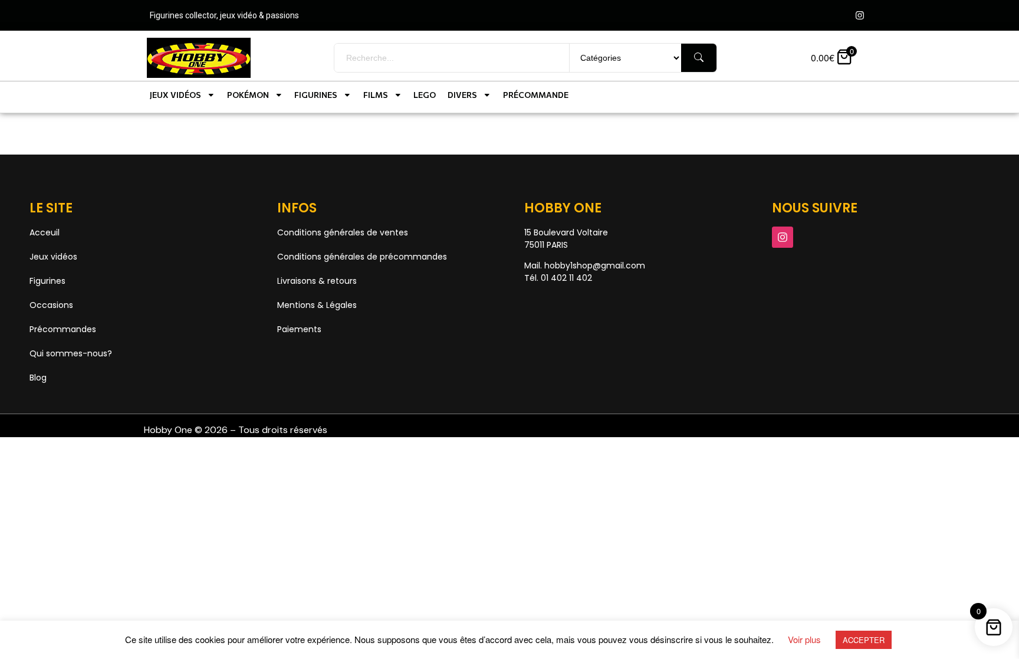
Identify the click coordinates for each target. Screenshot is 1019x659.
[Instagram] (859, 15)
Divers (462, 95)
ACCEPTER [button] (864, 639)
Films (375, 95)
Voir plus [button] (804, 639)
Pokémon (248, 95)
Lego (424, 95)
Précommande (535, 95)
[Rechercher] (698, 58)
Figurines (315, 95)
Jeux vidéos (175, 95)
